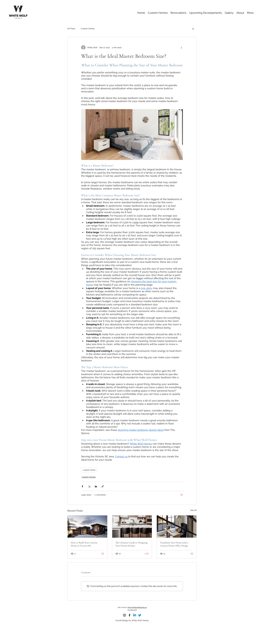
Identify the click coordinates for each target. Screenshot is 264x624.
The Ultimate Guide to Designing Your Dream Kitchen (131, 544)
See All (193, 510)
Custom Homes (88, 28)
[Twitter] (139, 615)
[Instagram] (124, 615)
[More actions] (181, 47)
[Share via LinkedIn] (96, 486)
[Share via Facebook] (82, 486)
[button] (193, 29)
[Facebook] (129, 615)
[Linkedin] (134, 615)
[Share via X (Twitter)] (89, 486)
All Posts (71, 28)
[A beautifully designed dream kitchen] (132, 526)
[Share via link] (102, 486)
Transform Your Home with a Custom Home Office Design (174, 544)
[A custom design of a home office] (176, 526)
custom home (89, 470)
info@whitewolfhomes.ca (137, 607)
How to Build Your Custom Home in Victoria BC (84, 544)
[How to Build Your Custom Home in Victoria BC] (87, 526)
